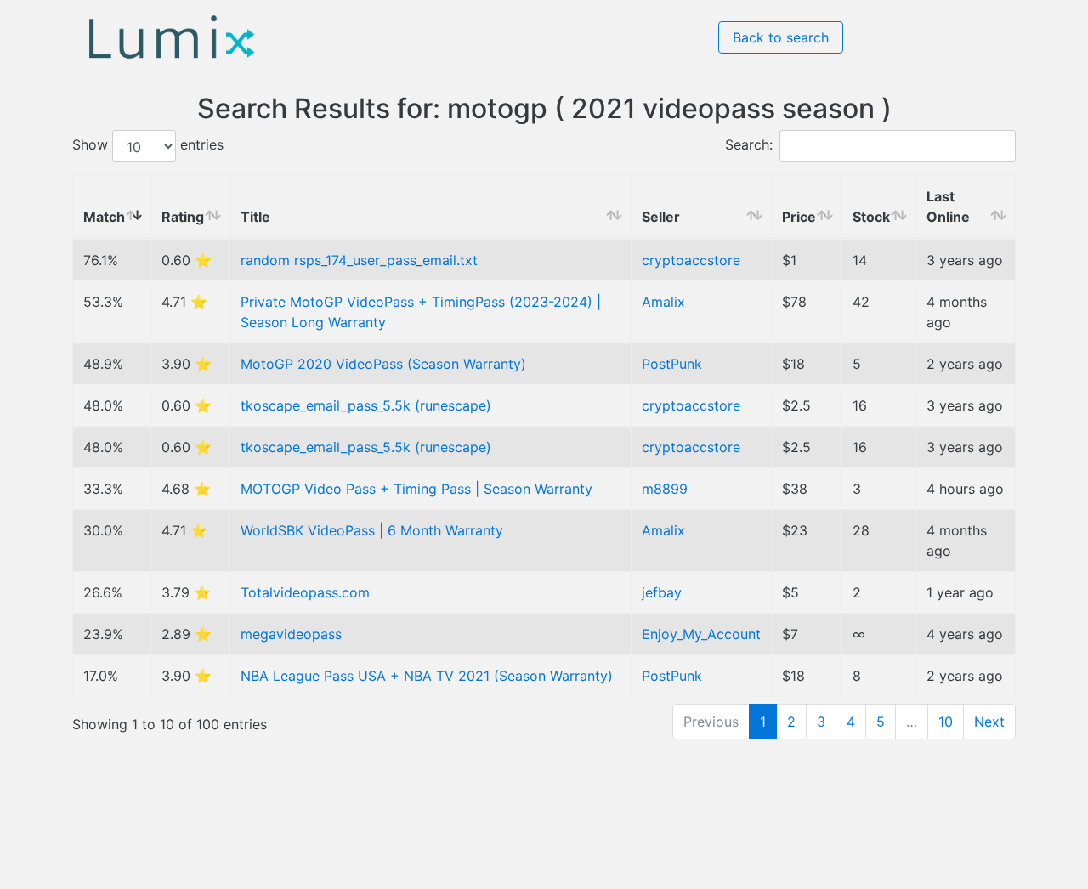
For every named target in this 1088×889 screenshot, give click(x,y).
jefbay (662, 592)
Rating (183, 216)
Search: (749, 145)
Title (255, 216)
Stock (871, 216)
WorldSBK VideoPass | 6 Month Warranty (372, 530)
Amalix (663, 301)
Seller (661, 216)
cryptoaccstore (691, 260)
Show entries (148, 145)
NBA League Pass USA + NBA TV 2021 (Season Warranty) (427, 675)
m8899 (665, 488)
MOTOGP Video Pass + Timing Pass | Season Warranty (416, 488)
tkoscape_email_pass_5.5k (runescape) (366, 405)
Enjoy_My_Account (701, 634)
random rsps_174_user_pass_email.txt (359, 260)
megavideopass (291, 634)
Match (104, 216)
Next (989, 721)
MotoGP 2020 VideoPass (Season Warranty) (383, 363)
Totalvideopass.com (305, 592)
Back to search (781, 37)
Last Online (948, 206)
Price (799, 216)
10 (945, 721)
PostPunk (672, 363)
